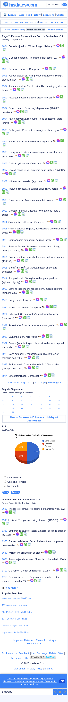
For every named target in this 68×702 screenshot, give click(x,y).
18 (31, 404)
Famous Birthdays (35, 30)
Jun (31, 22)
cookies (50, 681)
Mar (16, 22)
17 (22, 404)
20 (50, 404)
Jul (36, 22)
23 (13, 408)
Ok (62, 681)
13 (50, 400)
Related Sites (56, 653)
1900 (4, 69)
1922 (4, 336)
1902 (4, 86)
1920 (4, 307)
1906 (4, 163)
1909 (4, 200)
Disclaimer (19, 668)
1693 (4, 559)
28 (59, 408)
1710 (4, 570)
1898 (4, 57)
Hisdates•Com (22, 4)
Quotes (60, 15)
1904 (4, 108)
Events (12, 15)
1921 (4, 314)
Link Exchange (39, 653)
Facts (21, 15)
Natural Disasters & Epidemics (27, 417)
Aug (41, 22)
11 (31, 400)
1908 (4, 181)
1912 (4, 240)
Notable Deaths (55, 30)
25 (31, 408)
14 (59, 400)
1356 (4, 541)
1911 (4, 222)
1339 (4, 530)
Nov (56, 22)
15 (3, 404)
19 (41, 404)
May (26, 22)
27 (50, 408)
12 (41, 400)
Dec (61, 22)
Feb (11, 22)
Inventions (48, 15)
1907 (4, 170)
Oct (51, 22)
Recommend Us (19, 658)
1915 (4, 267)
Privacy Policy (34, 668)
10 (22, 400)
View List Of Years (14, 30)
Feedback (24, 653)
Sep (46, 22)
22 (3, 408)
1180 (4, 520)
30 (13, 412)
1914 (4, 246)
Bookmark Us (9, 653)
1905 (4, 130)
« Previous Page (17, 382)
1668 (4, 552)
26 (41, 408)
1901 (4, 75)
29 (3, 412)
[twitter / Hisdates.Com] (43, 658)
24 (22, 408)
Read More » (11, 587)
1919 (4, 288)
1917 (4, 278)
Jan (6, 22)
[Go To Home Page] (5, 14)
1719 (4, 577)
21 (59, 404)
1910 (4, 210)
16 (13, 404)
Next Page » (54, 382)
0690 (4, 508)
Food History (33, 15)
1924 (4, 375)
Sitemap (48, 668)
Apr (21, 22)
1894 (4, 46)
